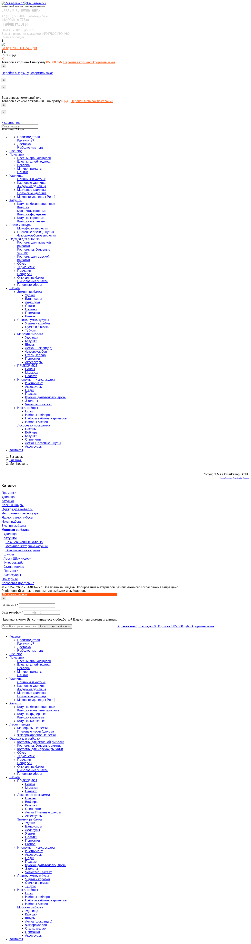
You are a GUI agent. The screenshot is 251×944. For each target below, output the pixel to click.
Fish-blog (16, 151)
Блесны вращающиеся (34, 158)
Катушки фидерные (31, 214)
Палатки (31, 309)
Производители (28, 137)
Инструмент (34, 383)
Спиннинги (33, 439)
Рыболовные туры (30, 147)
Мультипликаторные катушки (26, 546)
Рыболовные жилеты (32, 281)
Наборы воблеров (38, 414)
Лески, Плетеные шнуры (43, 443)
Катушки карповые (31, 217)
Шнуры (30, 344)
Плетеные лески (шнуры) (35, 232)
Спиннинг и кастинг (31, 179)
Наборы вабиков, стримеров (46, 418)
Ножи (29, 411)
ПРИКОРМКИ (27, 365)
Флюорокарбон (36, 351)
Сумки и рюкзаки (37, 327)
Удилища (16, 175)
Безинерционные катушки (24, 542)
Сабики (22, 172)
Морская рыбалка (30, 334)
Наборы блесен (36, 422)
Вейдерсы (24, 274)
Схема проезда (13, 37)
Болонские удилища (31, 193)
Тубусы (30, 330)
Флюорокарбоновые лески (36, 235)
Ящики (30, 305)
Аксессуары (34, 362)
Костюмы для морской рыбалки (40, 749)
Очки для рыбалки (30, 277)
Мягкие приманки (30, 168)
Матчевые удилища (31, 189)
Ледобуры (32, 302)
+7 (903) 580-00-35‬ (25, 16)
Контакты (16, 450)
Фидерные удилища (31, 186)
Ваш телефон (13, 612)
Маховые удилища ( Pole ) (36, 196)
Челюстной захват (38, 404)
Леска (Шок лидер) (38, 348)
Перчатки (24, 270)
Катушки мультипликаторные (31, 209)
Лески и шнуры (20, 225)
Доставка (24, 144)
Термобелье (26, 267)
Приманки (16, 154)
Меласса (31, 372)
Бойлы (30, 369)
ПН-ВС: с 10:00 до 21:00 (19, 30)
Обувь (21, 263)
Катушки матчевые (31, 221)
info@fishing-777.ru (15, 19)
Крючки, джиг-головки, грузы (45, 397)
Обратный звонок (14, 594)
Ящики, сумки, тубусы (33, 320)
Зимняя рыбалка (29, 291)
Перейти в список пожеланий (92, 101)
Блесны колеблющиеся (34, 161)
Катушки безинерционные (36, 203)
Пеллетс (31, 376)
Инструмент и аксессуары (36, 379)
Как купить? (25, 140)
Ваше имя (10, 605)
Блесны (30, 429)
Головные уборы (29, 284)
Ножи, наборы (27, 407)
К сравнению (11, 122)
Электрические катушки (22, 550)
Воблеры (23, 165)
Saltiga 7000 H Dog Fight (19, 48)
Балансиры (33, 298)
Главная (15, 636)
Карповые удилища (31, 182)
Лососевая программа (33, 425)
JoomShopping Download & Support (234, 478)
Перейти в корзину (77, 62)
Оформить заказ (103, 62)
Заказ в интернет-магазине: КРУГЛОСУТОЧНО (35, 33)
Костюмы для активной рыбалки (40, 742)
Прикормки (10, 579)
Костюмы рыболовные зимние (39, 745)
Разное (14, 288)
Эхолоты (31, 400)
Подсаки (31, 393)
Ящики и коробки (37, 323)
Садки (29, 390)
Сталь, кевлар (35, 355)
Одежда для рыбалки (24, 239)
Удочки (30, 295)
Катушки (15, 200)
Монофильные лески (32, 228)
